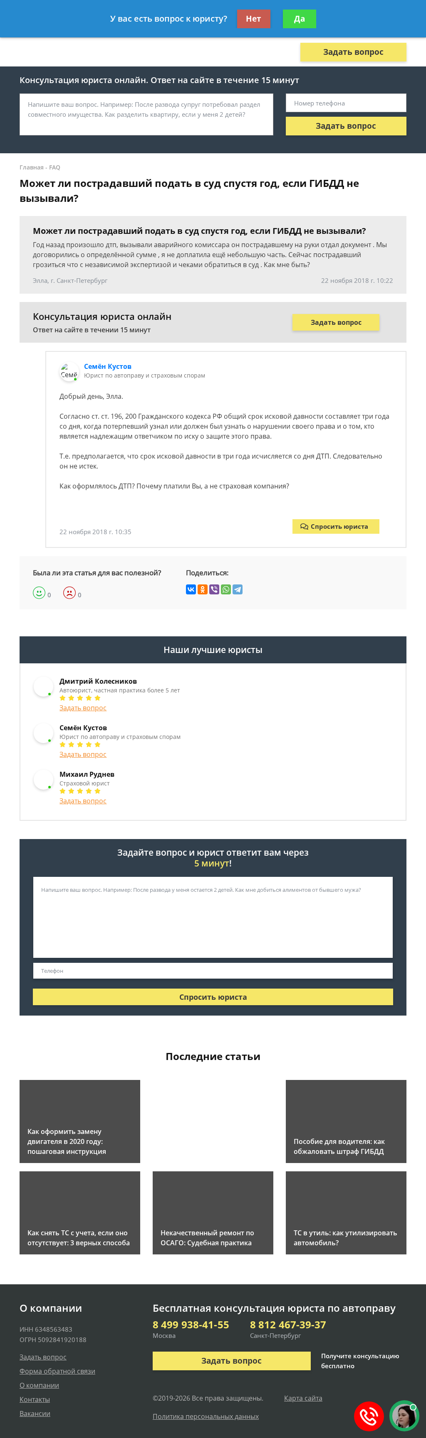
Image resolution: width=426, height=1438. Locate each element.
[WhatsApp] (226, 589)
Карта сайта (303, 1398)
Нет (253, 18)
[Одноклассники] (203, 589)
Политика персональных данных (206, 1416)
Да (299, 18)
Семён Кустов (107, 366)
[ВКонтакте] (191, 589)
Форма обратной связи (57, 1371)
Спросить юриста (339, 526)
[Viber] (214, 589)
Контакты (35, 1399)
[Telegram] (238, 589)
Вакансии (35, 1413)
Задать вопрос (353, 52)
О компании (39, 1385)
